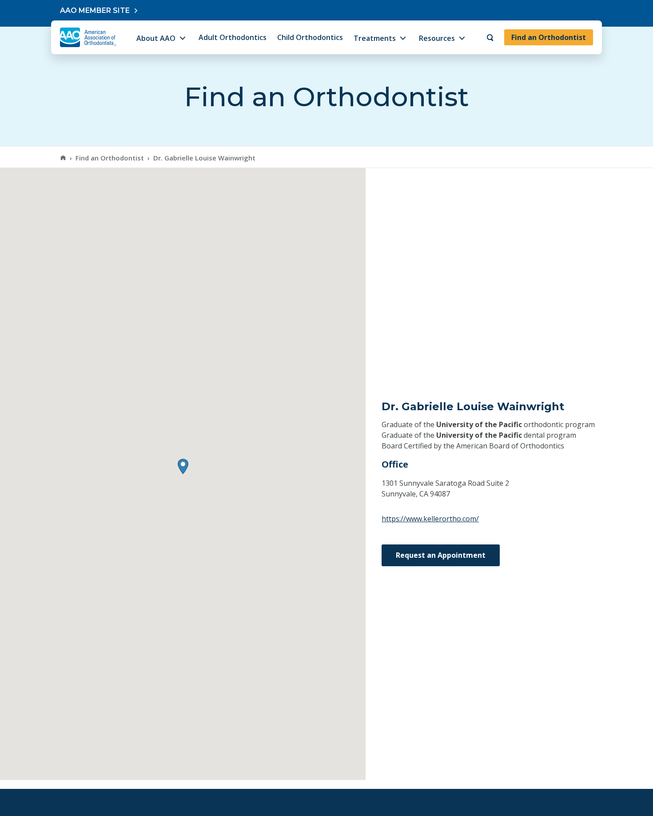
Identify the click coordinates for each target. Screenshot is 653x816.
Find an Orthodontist (548, 37)
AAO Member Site (95, 10)
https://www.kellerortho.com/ (430, 519)
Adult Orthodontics (233, 37)
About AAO (155, 38)
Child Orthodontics (310, 37)
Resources (437, 38)
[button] (183, 466)
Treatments (375, 38)
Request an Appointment (441, 555)
